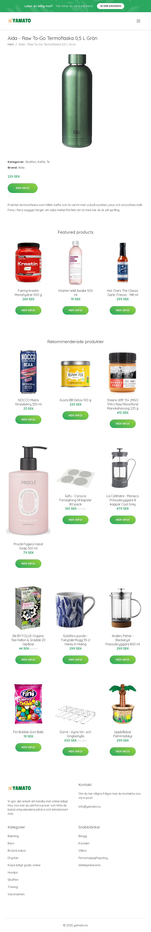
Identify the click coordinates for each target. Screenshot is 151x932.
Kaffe (41, 162)
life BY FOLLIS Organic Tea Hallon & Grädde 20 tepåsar (28, 640)
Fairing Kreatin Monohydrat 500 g (28, 293)
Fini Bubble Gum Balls (28, 732)
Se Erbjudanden (110, 6)
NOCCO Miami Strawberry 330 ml (28, 402)
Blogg (82, 836)
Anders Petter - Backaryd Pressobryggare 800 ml (123, 640)
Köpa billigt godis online (24, 865)
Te (48, 162)
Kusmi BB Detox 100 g (75, 400)
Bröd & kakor (17, 850)
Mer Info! (22, 188)
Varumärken (16, 894)
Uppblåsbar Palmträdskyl (122, 734)
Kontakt (83, 843)
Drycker (13, 858)
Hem (11, 44)
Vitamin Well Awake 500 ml (75, 293)
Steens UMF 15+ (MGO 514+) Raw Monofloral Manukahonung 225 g (122, 404)
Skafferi (30, 162)
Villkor (82, 850)
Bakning (13, 836)
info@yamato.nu (89, 806)
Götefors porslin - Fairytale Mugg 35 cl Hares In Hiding (75, 640)
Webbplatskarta (89, 865)
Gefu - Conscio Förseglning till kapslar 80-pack (75, 500)
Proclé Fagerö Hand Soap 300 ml (28, 546)
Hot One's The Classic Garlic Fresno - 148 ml (122, 293)
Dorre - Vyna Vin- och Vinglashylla (75, 734)
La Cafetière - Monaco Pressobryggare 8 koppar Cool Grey (123, 500)
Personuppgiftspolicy (93, 858)
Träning (13, 887)
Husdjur (13, 872)
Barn (11, 843)
